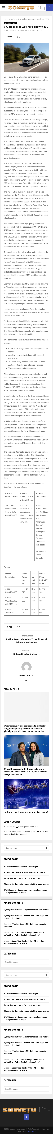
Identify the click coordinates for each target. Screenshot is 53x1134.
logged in (18, 827)
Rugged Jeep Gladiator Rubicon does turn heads (24, 872)
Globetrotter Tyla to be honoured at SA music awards (26, 884)
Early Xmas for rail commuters (36, 910)
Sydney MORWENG (12, 910)
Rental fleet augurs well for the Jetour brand (22, 878)
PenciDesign (31, 1131)
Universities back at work (26, 654)
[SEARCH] (46, 848)
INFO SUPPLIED (11, 30)
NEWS (14, 23)
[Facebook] (26, 1117)
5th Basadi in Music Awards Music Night (21, 867)
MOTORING (8, 23)
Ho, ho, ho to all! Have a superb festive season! (26, 812)
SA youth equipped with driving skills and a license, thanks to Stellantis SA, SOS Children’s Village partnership (25, 771)
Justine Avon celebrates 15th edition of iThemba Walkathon (26, 640)
